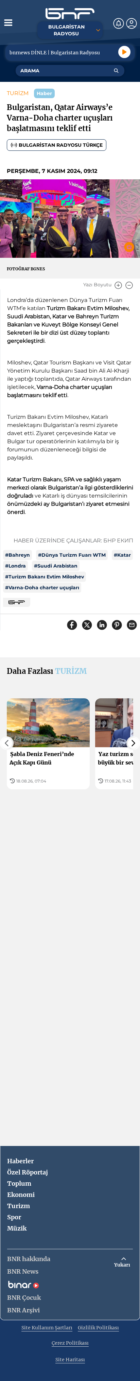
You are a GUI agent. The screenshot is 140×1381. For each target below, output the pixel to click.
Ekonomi (21, 1195)
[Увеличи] (118, 285)
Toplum (19, 1183)
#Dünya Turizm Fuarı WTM (72, 555)
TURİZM (18, 93)
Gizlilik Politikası (98, 1328)
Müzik (17, 1228)
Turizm (18, 1206)
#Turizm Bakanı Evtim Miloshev (44, 577)
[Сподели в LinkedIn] (102, 625)
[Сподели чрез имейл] (131, 625)
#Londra (15, 566)
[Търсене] (116, 70)
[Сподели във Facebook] (72, 625)
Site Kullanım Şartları (46, 1328)
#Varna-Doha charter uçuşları (42, 588)
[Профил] (131, 23)
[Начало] (70, 13)
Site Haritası (70, 1360)
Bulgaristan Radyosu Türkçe (61, 145)
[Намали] (129, 285)
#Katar (122, 555)
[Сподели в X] (87, 625)
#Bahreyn (17, 555)
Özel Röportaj (27, 1172)
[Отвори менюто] (8, 22)
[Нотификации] (118, 23)
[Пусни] (124, 52)
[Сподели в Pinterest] (116, 625)
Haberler (20, 1161)
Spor (14, 1217)
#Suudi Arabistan (55, 566)
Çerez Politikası (70, 1343)
